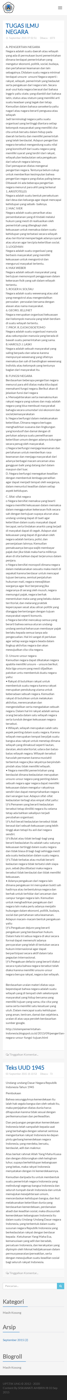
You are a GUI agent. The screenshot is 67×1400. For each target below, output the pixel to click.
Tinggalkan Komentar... (23, 1054)
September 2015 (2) (15, 1340)
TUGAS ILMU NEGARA (22, 28)
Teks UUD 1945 (25, 1067)
